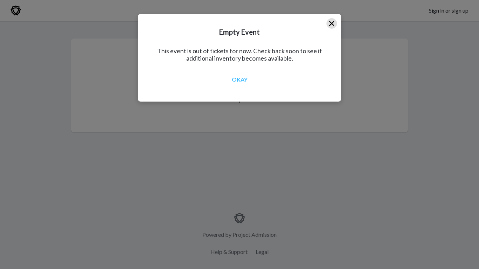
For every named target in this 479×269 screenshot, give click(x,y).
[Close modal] (331, 23)
